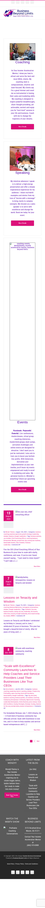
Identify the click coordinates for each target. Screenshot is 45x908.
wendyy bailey (15, 706)
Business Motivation (16, 607)
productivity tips (22, 540)
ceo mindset (7, 538)
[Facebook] (32, 2)
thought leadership (20, 536)
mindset (6, 536)
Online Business (23, 702)
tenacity (13, 614)
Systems (11, 536)
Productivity (36, 691)
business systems (36, 536)
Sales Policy (10, 864)
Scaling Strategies (19, 704)
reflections (7, 614)
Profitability (7, 693)
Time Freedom (20, 542)
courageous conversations (30, 607)
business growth (20, 697)
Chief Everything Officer (19, 538)
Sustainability (8, 695)
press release (33, 702)
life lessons (34, 611)
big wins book (32, 695)
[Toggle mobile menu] (40, 12)
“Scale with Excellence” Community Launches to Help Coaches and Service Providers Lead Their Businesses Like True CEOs (33, 796)
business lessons (9, 611)
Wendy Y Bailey (9, 532)
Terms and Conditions (31, 864)
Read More (37, 566)
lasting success (18, 611)
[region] (22, 29)
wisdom (8, 616)
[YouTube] (22, 2)
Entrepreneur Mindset (10, 540)
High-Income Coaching (33, 700)
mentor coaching (21, 691)
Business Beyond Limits (20, 858)
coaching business (31, 538)
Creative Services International (32, 856)
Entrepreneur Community (18, 700)
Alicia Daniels (9, 689)
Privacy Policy (19, 864)
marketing (13, 691)
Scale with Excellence (27, 693)
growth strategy (27, 534)
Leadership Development (11, 702)
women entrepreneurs (26, 706)
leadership (27, 611)
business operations (16, 534)
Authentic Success (30, 609)
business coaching (9, 697)
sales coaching (15, 693)
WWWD (13, 616)
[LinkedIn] (13, 2)
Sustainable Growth (9, 542)
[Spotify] (18, 2)
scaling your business (33, 540)
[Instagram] (27, 2)
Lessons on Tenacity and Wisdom (33, 777)
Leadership (35, 534)
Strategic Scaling (30, 704)
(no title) (33, 769)
